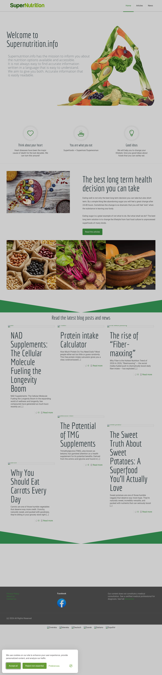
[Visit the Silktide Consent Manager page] (71, 666)
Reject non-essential (34, 665)
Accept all (13, 665)
